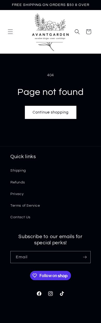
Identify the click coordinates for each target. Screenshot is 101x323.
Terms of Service (25, 205)
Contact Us (20, 217)
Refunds (17, 182)
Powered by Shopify (79, 318)
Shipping (18, 170)
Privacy (17, 194)
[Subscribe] (84, 257)
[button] (10, 31)
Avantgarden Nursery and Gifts (41, 318)
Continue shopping (51, 112)
